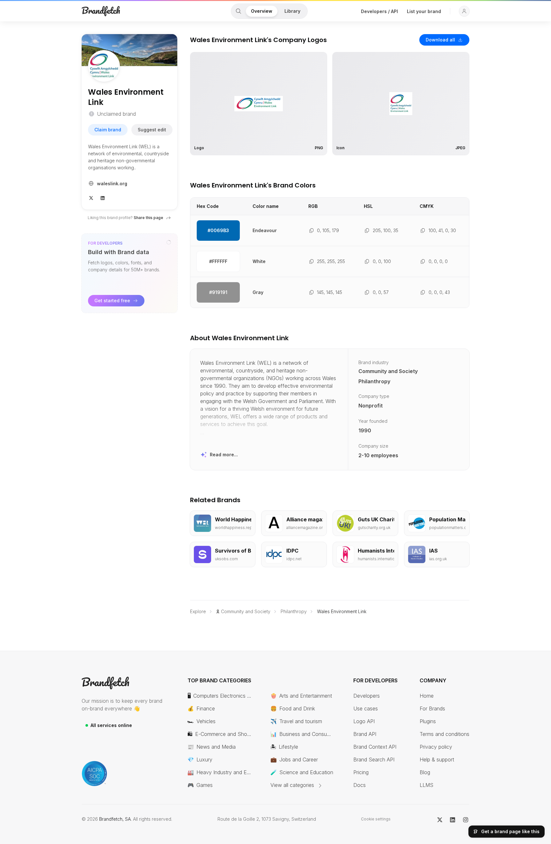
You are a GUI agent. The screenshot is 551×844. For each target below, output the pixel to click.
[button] (464, 11)
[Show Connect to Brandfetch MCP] (168, 242)
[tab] (238, 11)
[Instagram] (466, 819)
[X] (91, 197)
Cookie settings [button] (376, 819)
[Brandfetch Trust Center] (94, 773)
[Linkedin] (102, 197)
